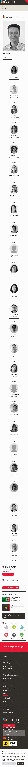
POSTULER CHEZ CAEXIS (8, 729)
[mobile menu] (23, 2)
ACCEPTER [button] (20, 763)
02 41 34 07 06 (7, 57)
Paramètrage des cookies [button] (9, 763)
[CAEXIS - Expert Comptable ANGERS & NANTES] (8, 2)
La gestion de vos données (8, 760)
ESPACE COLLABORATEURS (9, 728)
